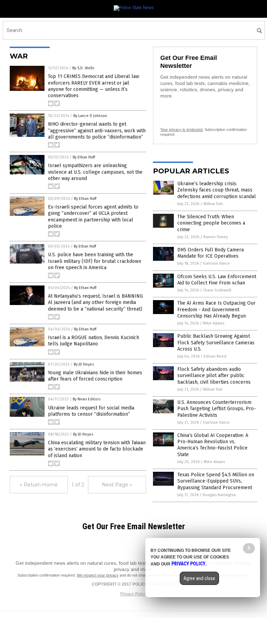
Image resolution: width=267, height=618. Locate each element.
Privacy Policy (133, 594)
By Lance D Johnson (90, 116)
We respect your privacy (98, 575)
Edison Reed (215, 356)
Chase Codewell (217, 290)
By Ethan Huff (84, 157)
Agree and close (199, 578)
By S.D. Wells (83, 68)
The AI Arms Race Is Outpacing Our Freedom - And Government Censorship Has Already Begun (216, 309)
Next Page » (117, 485)
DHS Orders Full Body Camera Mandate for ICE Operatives (210, 253)
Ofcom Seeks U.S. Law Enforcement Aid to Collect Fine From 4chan (216, 280)
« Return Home (39, 485)
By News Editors (86, 399)
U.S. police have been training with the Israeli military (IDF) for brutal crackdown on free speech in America (94, 261)
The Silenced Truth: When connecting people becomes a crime (211, 223)
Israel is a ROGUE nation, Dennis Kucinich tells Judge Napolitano (93, 341)
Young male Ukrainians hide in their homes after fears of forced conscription (95, 376)
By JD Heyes (84, 364)
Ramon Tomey (215, 237)
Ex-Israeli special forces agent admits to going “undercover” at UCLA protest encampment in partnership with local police (93, 216)
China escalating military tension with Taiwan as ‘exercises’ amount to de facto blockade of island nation (97, 449)
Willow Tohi (213, 204)
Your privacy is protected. (181, 129)
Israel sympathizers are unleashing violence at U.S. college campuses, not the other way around (95, 172)
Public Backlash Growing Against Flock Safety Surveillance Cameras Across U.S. (215, 342)
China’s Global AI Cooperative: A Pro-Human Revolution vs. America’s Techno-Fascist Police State (212, 444)
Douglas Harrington (219, 495)
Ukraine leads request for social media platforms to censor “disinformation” (91, 411)
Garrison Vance (216, 263)
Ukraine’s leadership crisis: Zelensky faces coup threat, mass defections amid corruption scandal (216, 190)
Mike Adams (213, 323)
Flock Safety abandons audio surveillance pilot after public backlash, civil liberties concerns (214, 375)
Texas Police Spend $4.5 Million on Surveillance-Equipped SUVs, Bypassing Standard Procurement (215, 481)
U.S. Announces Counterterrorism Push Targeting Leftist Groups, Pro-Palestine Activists (216, 408)
